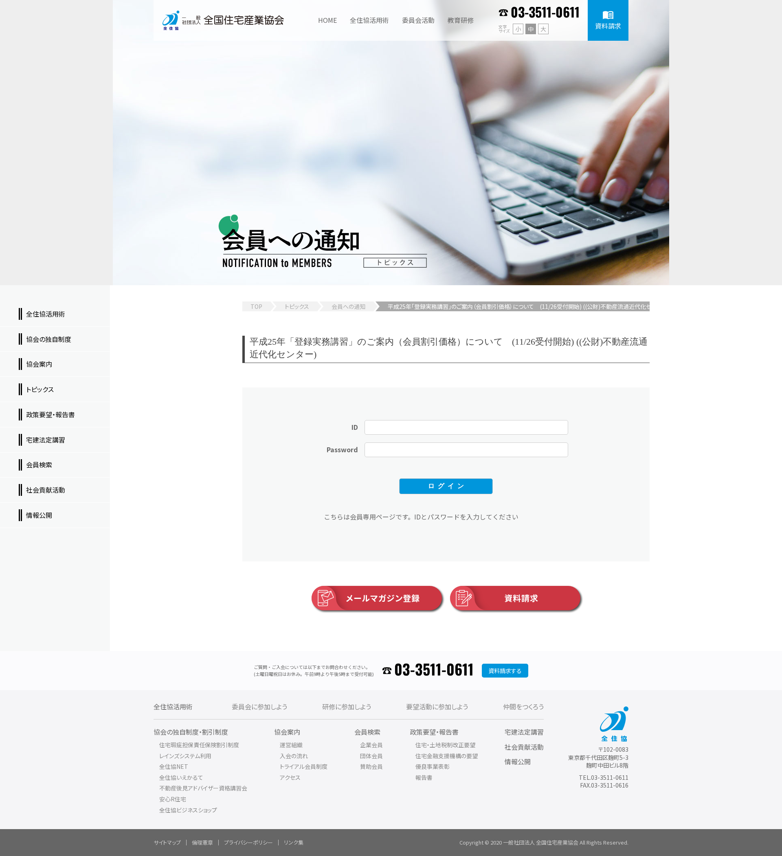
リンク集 (293, 842)
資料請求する (505, 671)
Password (342, 449)
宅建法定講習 (524, 732)
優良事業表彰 (432, 766)
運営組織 (291, 745)
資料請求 (521, 598)
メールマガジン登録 (383, 598)
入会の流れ (294, 756)
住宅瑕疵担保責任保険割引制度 (199, 745)
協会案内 (287, 732)
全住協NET (173, 766)
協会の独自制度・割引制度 (191, 732)
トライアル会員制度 (303, 766)
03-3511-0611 (545, 13)
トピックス (297, 306)
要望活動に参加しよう (437, 706)
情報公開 (518, 761)
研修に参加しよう (346, 706)
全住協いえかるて (181, 777)
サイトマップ (167, 842)
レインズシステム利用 (185, 756)
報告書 (424, 777)
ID (354, 427)
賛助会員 (371, 766)
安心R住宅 (172, 799)
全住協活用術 (173, 706)
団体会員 (371, 756)
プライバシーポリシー (248, 842)
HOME (327, 20)
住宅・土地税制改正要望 (445, 745)
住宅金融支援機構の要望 (446, 756)
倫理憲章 (202, 842)
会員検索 (367, 732)
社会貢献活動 (524, 747)
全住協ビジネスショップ (188, 810)
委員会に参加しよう (259, 706)
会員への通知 (348, 306)
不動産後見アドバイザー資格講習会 (203, 788)
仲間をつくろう (523, 706)
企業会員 (371, 745)
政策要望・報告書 (434, 732)
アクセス (290, 777)
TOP (256, 306)
